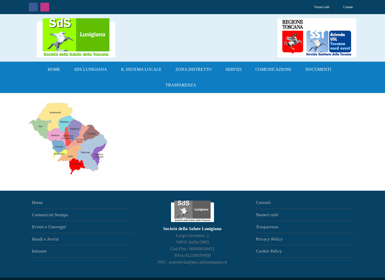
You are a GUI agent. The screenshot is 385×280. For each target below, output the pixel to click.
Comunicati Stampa (50, 214)
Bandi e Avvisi (45, 239)
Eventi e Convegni (49, 226)
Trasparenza (267, 226)
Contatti (263, 202)
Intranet (39, 251)
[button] (211, 85)
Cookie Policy (269, 251)
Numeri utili (267, 214)
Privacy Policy (269, 239)
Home (37, 202)
